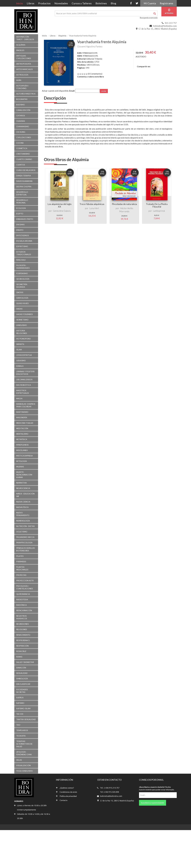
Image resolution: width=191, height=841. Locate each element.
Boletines (101, 3)
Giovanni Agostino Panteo (89, 46)
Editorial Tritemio (94, 58)
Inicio (20, 3)
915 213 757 (171, 23)
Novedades (61, 3)
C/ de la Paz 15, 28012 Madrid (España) (158, 29)
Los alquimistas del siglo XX (59, 205)
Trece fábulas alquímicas (92, 204)
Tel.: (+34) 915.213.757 (109, 788)
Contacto (63, 800)
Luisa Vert (94, 208)
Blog (113, 3)
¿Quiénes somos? (67, 788)
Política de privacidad (68, 796)
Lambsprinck (159, 210)
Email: (72, 90)
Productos (44, 3)
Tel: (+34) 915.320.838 (109, 792)
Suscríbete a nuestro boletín (152, 803)
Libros (30, 3)
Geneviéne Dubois (62, 210)
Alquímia (62, 35)
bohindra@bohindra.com (165, 26)
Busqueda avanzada (148, 17)
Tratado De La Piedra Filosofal (156, 205)
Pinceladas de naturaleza (124, 204)
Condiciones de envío (68, 792)
